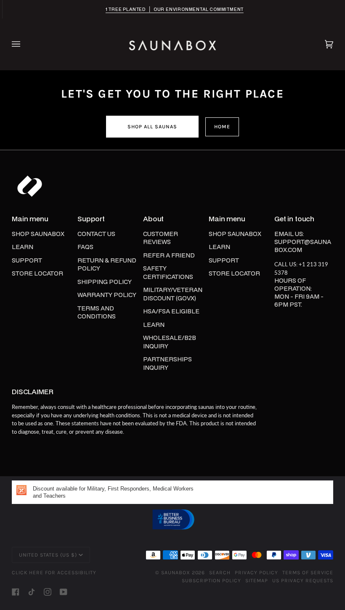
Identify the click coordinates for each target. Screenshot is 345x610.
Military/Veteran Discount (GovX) (172, 294)
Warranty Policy (106, 295)
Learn (154, 325)
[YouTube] (63, 592)
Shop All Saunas (152, 127)
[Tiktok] (31, 592)
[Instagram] (47, 592)
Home (222, 127)
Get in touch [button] (294, 218)
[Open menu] (24, 44)
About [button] (153, 218)
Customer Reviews (160, 238)
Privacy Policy (256, 573)
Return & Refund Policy (106, 264)
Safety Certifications (168, 272)
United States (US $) (48, 555)
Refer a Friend (169, 255)
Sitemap (256, 580)
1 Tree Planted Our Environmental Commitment (173, 9)
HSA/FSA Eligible (171, 311)
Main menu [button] (30, 218)
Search (220, 573)
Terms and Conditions (96, 312)
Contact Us (96, 234)
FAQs (85, 247)
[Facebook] (15, 592)
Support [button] (91, 218)
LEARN (22, 247)
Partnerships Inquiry (167, 363)
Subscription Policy (212, 580)
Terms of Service (307, 573)
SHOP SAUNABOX (38, 234)
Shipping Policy (104, 282)
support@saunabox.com (302, 246)
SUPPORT (27, 260)
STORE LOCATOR (37, 273)
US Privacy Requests (302, 580)
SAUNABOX (175, 573)
